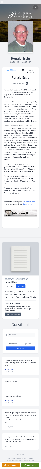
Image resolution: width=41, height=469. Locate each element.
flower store (27, 204)
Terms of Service (26, 460)
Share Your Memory (13, 314)
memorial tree (29, 202)
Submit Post (20, 348)
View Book (9, 286)
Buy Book (21, 286)
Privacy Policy (15, 460)
